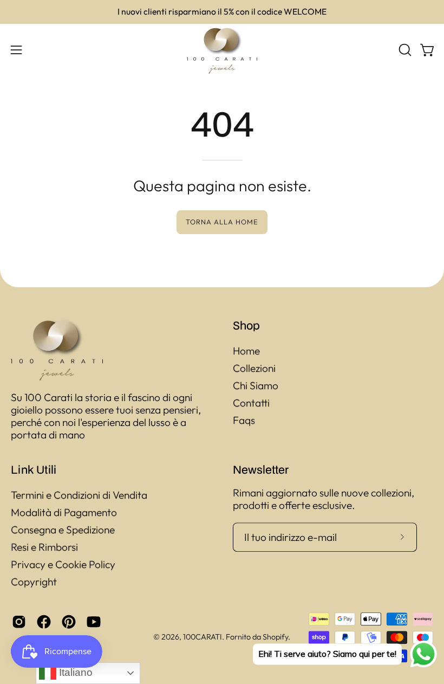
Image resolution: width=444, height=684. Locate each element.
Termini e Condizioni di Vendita (79, 494)
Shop (246, 325)
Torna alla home (222, 221)
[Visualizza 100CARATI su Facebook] (44, 622)
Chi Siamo (255, 385)
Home (246, 350)
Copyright (34, 581)
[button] (404, 49)
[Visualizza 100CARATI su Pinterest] (69, 622)
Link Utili (33, 469)
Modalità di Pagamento (64, 512)
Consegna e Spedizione (63, 529)
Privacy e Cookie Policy (63, 564)
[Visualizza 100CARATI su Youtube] (94, 622)
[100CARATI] (222, 50)
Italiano (74, 672)
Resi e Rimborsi (44, 546)
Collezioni (254, 368)
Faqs (244, 420)
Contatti (251, 402)
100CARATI (202, 637)
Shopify (275, 637)
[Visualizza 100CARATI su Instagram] (19, 622)
